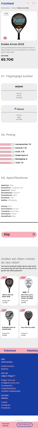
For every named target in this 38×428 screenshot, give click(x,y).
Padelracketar (7, 366)
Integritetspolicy (8, 388)
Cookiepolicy (7, 386)
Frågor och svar (8, 380)
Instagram (5, 405)
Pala (7, 3)
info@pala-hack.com (10, 383)
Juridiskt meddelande (10, 391)
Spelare (4, 369)
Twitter (4, 402)
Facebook (5, 408)
